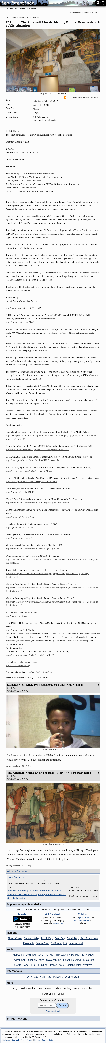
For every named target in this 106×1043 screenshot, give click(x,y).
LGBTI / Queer (39, 964)
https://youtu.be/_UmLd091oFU (20, 491)
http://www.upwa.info (15, 308)
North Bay (47, 938)
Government (53, 960)
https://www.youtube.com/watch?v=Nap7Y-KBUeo (29, 470)
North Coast (15, 938)
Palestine (58, 976)
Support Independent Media (24, 904)
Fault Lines (48, 993)
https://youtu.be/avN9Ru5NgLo (20, 630)
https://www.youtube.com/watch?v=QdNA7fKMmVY (30, 654)
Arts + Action (45, 955)
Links (61, 993)
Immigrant (88, 960)
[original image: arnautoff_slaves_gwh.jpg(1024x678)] (53, 60)
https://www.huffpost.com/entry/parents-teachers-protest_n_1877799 (37, 449)
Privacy (30, 1040)
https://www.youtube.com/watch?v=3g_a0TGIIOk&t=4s (31, 481)
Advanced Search (53, 1011)
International (76, 943)
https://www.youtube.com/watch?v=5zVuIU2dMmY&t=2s (32, 460)
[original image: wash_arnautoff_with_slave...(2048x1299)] (53, 813)
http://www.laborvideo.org (18, 615)
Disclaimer (6, 1040)
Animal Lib (18, 955)
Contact (37, 1040)
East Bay (60, 938)
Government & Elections (29, 17)
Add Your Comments (17, 871)
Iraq (49, 976)
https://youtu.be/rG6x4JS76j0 (19, 527)
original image (47, 94)
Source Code (47, 1040)
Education (73, 955)
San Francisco (12, 17)
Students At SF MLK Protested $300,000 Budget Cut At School (45, 684)
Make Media (28, 988)
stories (84, 917)
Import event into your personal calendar (83, 97)
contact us (58, 923)
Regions (12, 932)
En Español (87, 955)
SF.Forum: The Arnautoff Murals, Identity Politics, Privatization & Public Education (36, 896)
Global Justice (36, 960)
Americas (32, 976)
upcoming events (81, 920)
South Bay (73, 938)
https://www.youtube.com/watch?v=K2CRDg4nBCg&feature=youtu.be (38, 502)
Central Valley (31, 938)
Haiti (42, 976)
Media (17, 964)
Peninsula (28, 943)
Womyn (87, 964)
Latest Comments (15, 877)
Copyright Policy (18, 1040)
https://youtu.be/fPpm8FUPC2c (20, 516)
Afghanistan (72, 976)
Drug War (60, 955)
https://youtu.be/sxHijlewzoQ (19, 538)
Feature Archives (84, 988)
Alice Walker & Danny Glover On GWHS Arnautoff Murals (34, 890)
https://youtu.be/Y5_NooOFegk (20, 322)
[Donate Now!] (22, 919)
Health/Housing (72, 960)
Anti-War (31, 955)
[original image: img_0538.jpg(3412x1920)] (53, 721)
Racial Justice (73, 964)
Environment (19, 960)
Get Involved (45, 988)
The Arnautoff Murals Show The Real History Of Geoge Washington (49, 772)
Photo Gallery (63, 988)
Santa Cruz (42, 943)
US (65, 943)
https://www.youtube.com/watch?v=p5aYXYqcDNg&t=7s (32, 548)
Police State (57, 964)
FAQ (15, 988)
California (56, 943)
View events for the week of (84, 12)
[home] (24, 3)
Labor (26, 964)
